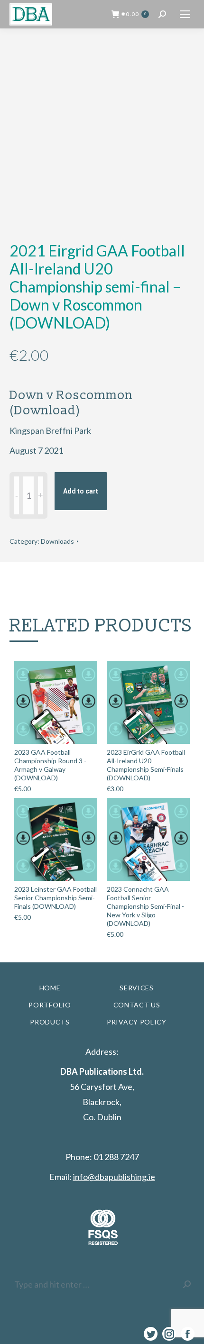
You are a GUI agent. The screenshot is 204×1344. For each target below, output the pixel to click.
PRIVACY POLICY (137, 1022)
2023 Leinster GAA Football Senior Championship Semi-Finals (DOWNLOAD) (55, 897)
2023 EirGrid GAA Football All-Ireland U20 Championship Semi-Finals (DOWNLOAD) (146, 765)
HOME (50, 988)
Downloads (57, 541)
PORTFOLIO (49, 1005)
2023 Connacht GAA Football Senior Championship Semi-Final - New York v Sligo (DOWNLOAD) (145, 906)
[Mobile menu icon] (185, 14)
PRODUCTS (50, 1022)
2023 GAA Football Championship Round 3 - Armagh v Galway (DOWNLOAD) (50, 765)
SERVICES (137, 988)
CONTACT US (136, 1005)
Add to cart (80, 491)
